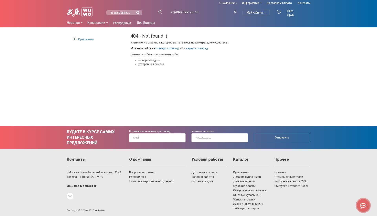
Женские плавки (244, 199)
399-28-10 (184, 12)
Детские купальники (247, 177)
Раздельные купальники (249, 190)
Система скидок (202, 181)
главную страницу (167, 48)
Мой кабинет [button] (255, 12)
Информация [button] (251, 3)
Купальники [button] (96, 23)
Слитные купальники (247, 195)
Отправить (282, 137)
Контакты (304, 3)
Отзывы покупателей (289, 177)
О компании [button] (227, 3)
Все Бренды (146, 23)
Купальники (86, 39)
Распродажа (122, 23)
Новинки (280, 172)
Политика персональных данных (151, 181)
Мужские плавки (244, 186)
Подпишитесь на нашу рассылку (150, 131)
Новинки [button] (74, 23)
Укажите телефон (202, 131)
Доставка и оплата (204, 172)
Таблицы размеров (246, 208)
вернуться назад (197, 48)
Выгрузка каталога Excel (291, 186)
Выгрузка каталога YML (291, 181)
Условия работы (202, 177)
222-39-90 (91, 177)
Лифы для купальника (248, 204)
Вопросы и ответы (141, 172)
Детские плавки (244, 181)
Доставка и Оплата (279, 3)
